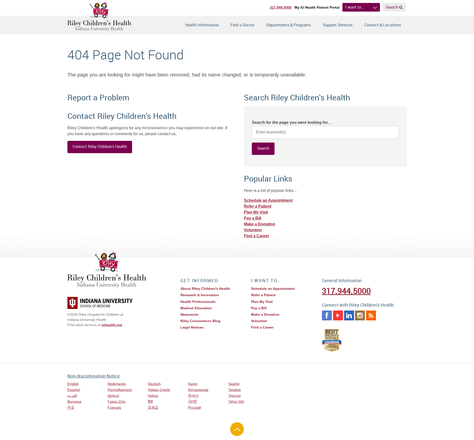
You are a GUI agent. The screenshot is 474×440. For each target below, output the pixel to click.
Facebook (327, 315)
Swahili (233, 384)
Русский (194, 407)
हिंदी (150, 401)
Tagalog (234, 390)
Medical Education (196, 308)
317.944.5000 (281, 7)
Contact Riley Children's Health (100, 146)
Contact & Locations (382, 25)
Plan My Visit (256, 212)
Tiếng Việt (236, 401)
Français (114, 407)
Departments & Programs (288, 25)
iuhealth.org (112, 325)
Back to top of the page (237, 429)
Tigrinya (234, 396)
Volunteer (253, 230)
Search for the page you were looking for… (292, 122)
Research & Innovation (199, 295)
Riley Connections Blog (200, 321)
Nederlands (117, 384)
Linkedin (349, 315)
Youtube (338, 315)
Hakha (153, 396)
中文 (70, 407)
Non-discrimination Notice (93, 376)
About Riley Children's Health (205, 289)
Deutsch (154, 384)
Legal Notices (192, 327)
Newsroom (189, 314)
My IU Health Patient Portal (317, 7)
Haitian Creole (159, 390)
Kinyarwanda (198, 390)
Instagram (360, 315)
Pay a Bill (252, 218)
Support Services (338, 25)
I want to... (354, 7)
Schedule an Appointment (268, 200)
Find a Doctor (243, 25)
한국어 (193, 396)
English (73, 384)
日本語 (153, 407)
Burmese (74, 401)
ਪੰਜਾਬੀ (192, 401)
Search (392, 7)
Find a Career (256, 236)
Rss (371, 315)
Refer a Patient (257, 206)
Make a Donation (259, 224)
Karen (193, 384)
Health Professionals (198, 302)
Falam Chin (117, 401)
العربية (72, 396)
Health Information (202, 25)
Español (73, 390)
